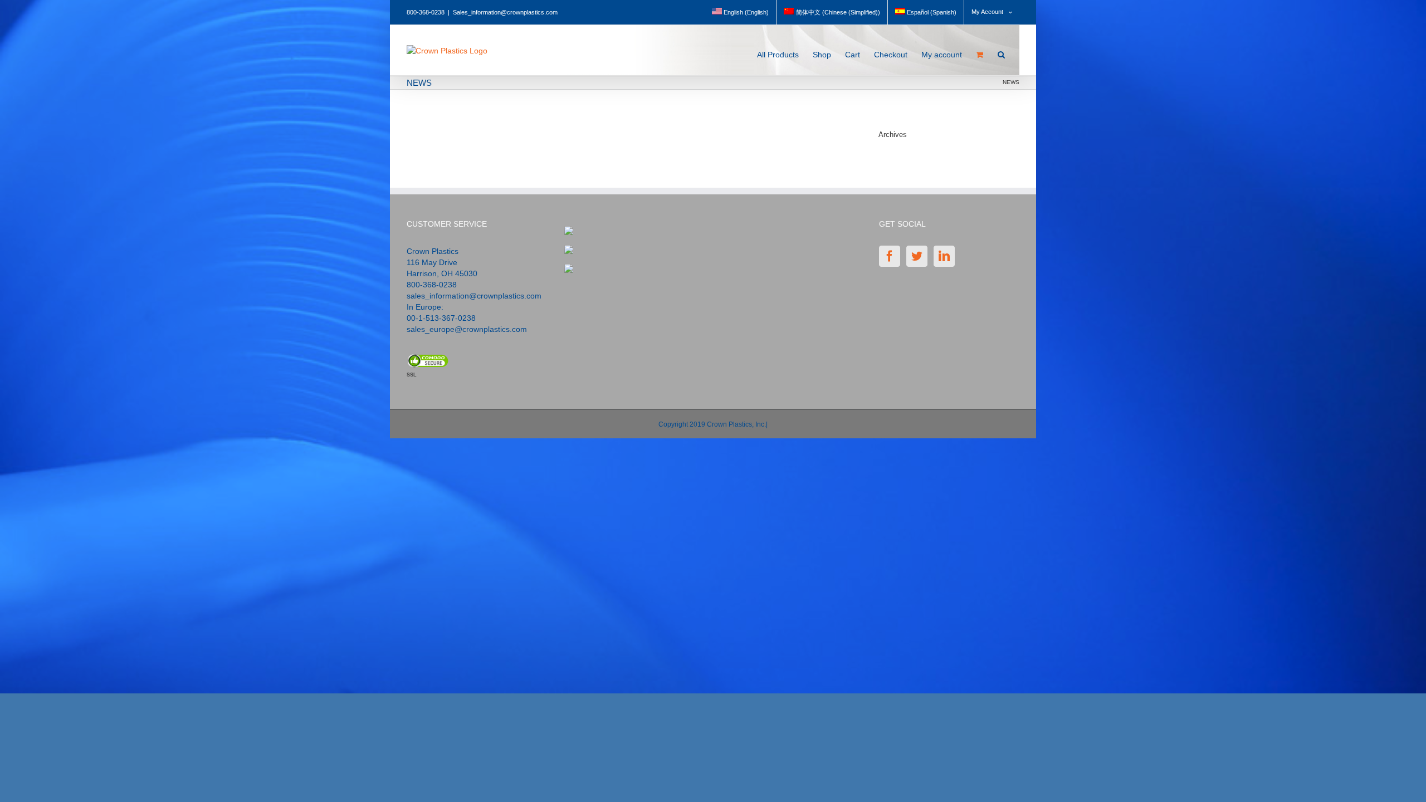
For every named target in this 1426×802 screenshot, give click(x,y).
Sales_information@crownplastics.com (505, 12)
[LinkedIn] (944, 256)
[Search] (1001, 51)
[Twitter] (916, 256)
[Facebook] (889, 256)
